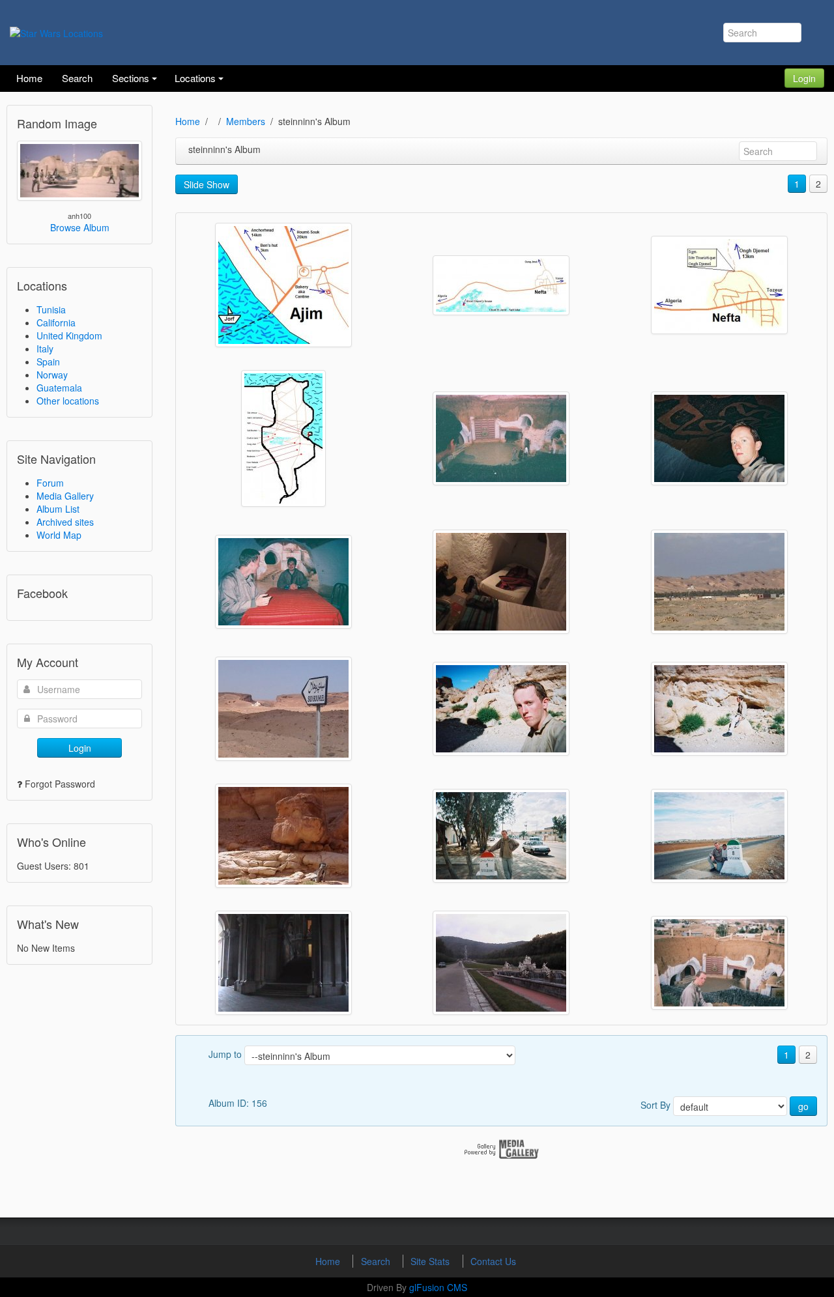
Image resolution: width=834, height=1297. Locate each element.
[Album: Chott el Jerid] (501, 285)
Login (804, 78)
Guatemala (59, 387)
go (803, 1106)
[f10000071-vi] (501, 709)
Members (245, 121)
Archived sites (65, 521)
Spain (48, 361)
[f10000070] (283, 709)
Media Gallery (65, 495)
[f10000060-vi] (501, 438)
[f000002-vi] (501, 963)
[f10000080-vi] (719, 709)
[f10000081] (283, 836)
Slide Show (206, 184)
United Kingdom (69, 335)
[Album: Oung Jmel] (719, 285)
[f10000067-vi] (283, 582)
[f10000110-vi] (501, 836)
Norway (52, 374)
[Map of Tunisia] (283, 438)
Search (377, 1261)
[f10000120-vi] (719, 836)
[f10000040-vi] (719, 963)
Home (187, 121)
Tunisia (51, 309)
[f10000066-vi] (719, 438)
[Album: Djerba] (283, 285)
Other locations (67, 400)
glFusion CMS (438, 1287)
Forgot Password (60, 783)
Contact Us (493, 1261)
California (56, 322)
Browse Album (79, 227)
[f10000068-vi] (501, 582)
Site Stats (431, 1261)
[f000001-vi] (283, 963)
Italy (44, 348)
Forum (50, 482)
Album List (57, 508)
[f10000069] (719, 582)
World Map (58, 534)
